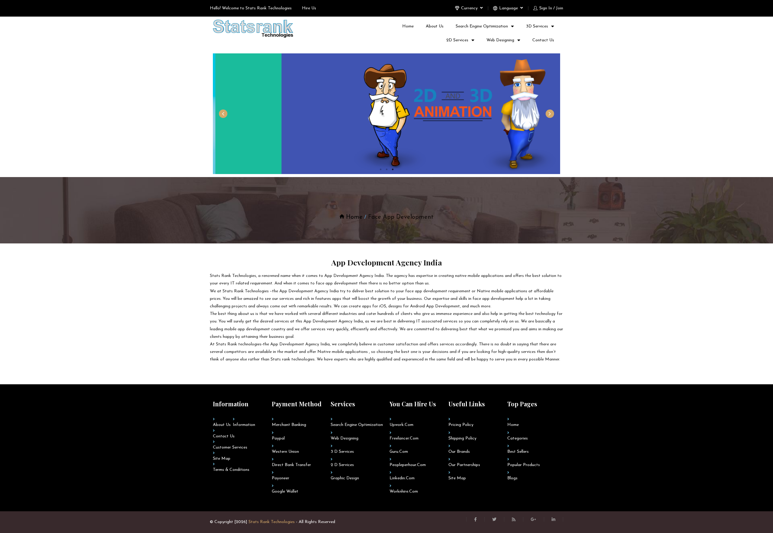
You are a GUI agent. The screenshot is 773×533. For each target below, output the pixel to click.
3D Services (537, 26)
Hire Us (309, 8)
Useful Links (466, 404)
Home (408, 26)
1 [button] (380, 170)
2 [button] (386, 170)
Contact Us (543, 40)
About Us (435, 26)
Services (343, 404)
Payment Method (297, 404)
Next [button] (550, 113)
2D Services (457, 40)
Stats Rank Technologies (272, 522)
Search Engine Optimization (482, 26)
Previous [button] (223, 113)
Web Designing (500, 40)
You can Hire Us (413, 404)
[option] (386, 113)
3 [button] (393, 170)
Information (231, 404)
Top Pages (522, 404)
